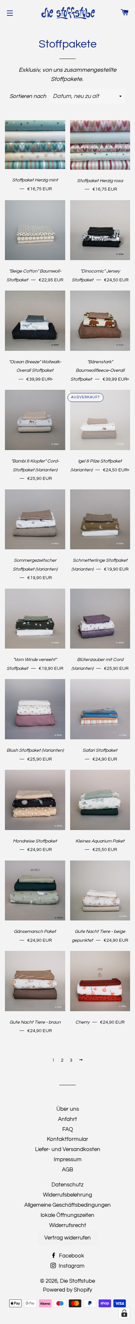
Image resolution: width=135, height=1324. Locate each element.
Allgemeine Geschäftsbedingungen (67, 1205)
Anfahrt (67, 1119)
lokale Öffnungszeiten (67, 1215)
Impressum (68, 1160)
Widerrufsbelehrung (67, 1195)
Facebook (71, 1256)
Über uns (67, 1109)
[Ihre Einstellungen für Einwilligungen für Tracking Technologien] (124, 1313)
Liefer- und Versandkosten (67, 1149)
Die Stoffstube (77, 1281)
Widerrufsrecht (67, 1225)
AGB (67, 1170)
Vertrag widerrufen (67, 1238)
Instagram (71, 1266)
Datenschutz (67, 1185)
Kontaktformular (67, 1139)
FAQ (67, 1129)
